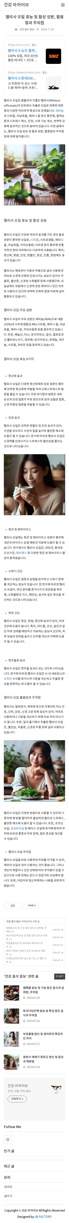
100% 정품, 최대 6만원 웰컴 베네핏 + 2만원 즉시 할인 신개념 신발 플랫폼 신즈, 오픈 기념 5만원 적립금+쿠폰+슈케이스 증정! (23, 58)
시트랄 (35, 240)
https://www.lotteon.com (24, 72)
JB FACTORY (43, 1217)
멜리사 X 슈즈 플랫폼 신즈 (23, 51)
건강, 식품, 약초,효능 (19, 1091)
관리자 (8, 1187)
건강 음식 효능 (26, 29)
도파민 (8, 679)
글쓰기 (8, 1196)
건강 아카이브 (18, 1086)
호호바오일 (17, 828)
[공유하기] (18, 906)
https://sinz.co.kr (19, 45)
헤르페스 (21, 553)
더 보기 (59, 976)
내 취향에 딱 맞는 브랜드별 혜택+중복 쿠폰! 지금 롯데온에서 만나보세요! (23, 86)
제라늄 (60, 110)
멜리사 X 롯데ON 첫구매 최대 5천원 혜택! (22, 78)
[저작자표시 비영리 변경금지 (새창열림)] (44, 905)
